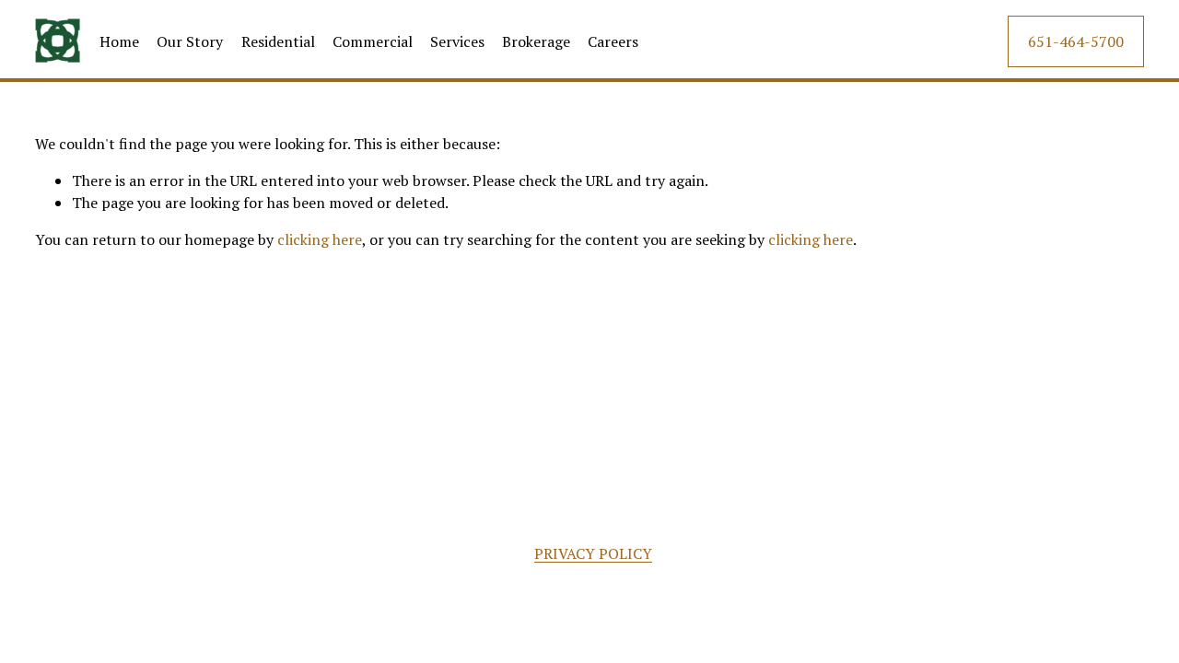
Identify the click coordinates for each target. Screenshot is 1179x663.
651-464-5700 (1076, 41)
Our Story (190, 41)
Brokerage (536, 41)
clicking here (319, 239)
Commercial (373, 41)
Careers (613, 41)
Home (119, 41)
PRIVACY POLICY (593, 553)
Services (457, 41)
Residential (278, 41)
